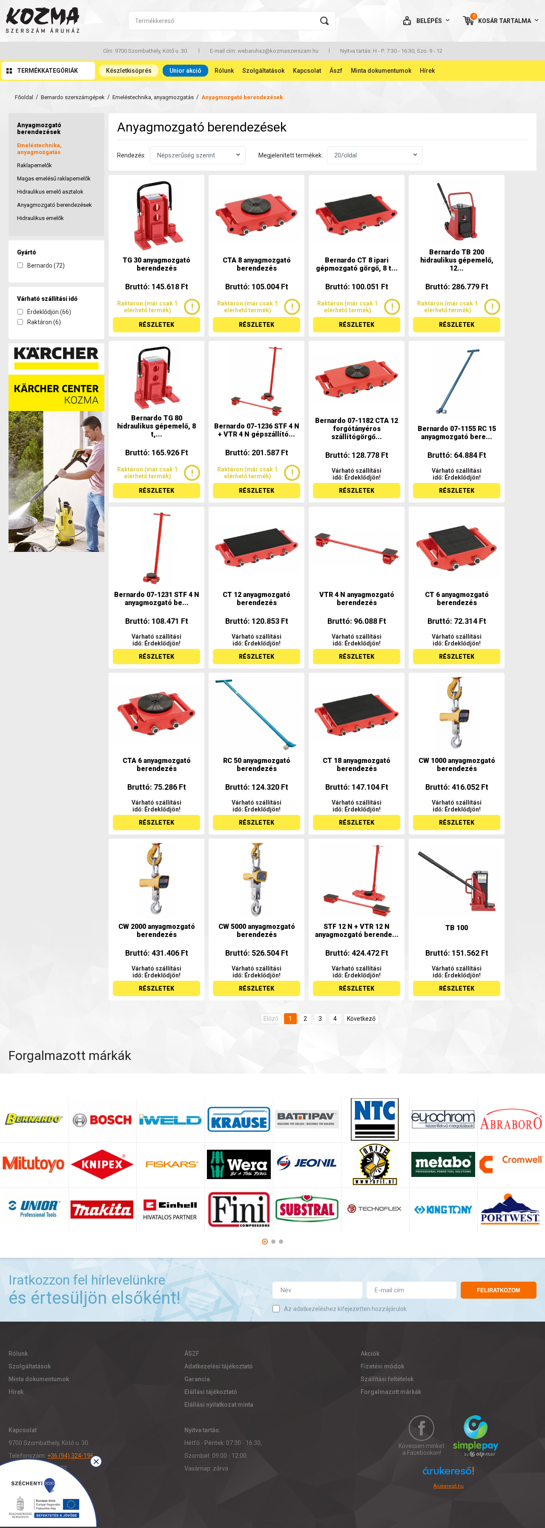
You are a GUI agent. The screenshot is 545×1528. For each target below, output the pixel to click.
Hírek (427, 70)
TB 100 (456, 928)
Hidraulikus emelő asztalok (50, 192)
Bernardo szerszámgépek (73, 97)
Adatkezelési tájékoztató (218, 1366)
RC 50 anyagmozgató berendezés (256, 765)
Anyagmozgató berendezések (54, 205)
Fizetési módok (382, 1366)
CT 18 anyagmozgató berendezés (356, 765)
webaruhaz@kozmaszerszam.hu (278, 51)
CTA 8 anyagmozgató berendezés (257, 264)
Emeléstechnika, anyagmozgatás (153, 97)
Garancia (197, 1379)
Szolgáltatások (263, 70)
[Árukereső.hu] (448, 1474)
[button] (265, 1242)
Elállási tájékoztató (210, 1391)
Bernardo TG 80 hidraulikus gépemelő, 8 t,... (156, 426)
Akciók (370, 1353)
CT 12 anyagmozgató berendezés (256, 599)
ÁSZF (191, 1353)
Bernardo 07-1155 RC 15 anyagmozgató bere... (457, 433)
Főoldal (24, 97)
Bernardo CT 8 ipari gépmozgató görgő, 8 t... (357, 264)
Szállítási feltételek (387, 1379)
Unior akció (185, 70)
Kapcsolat (307, 70)
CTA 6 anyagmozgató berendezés (157, 765)
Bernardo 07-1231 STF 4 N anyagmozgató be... (156, 599)
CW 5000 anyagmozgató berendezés (256, 931)
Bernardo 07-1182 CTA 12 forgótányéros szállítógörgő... (356, 429)
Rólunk (224, 70)
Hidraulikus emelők (40, 218)
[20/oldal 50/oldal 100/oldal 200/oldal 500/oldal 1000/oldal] (375, 155)
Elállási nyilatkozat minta (218, 1404)
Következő (361, 1018)
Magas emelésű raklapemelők (54, 178)
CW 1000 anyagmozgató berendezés (457, 765)
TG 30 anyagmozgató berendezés (156, 264)
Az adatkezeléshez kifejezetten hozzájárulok (345, 1308)
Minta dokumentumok (381, 70)
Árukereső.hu (448, 1486)
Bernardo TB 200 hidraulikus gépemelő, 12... (456, 260)
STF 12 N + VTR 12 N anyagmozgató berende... (357, 931)
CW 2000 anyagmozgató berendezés (156, 931)
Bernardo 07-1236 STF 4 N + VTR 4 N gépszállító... (256, 430)
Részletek (156, 324)
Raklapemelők (34, 165)
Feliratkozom (498, 1290)
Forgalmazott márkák (391, 1391)
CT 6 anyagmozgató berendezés (457, 599)
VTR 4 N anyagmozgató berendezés (356, 599)
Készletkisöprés (129, 70)
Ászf (336, 70)
